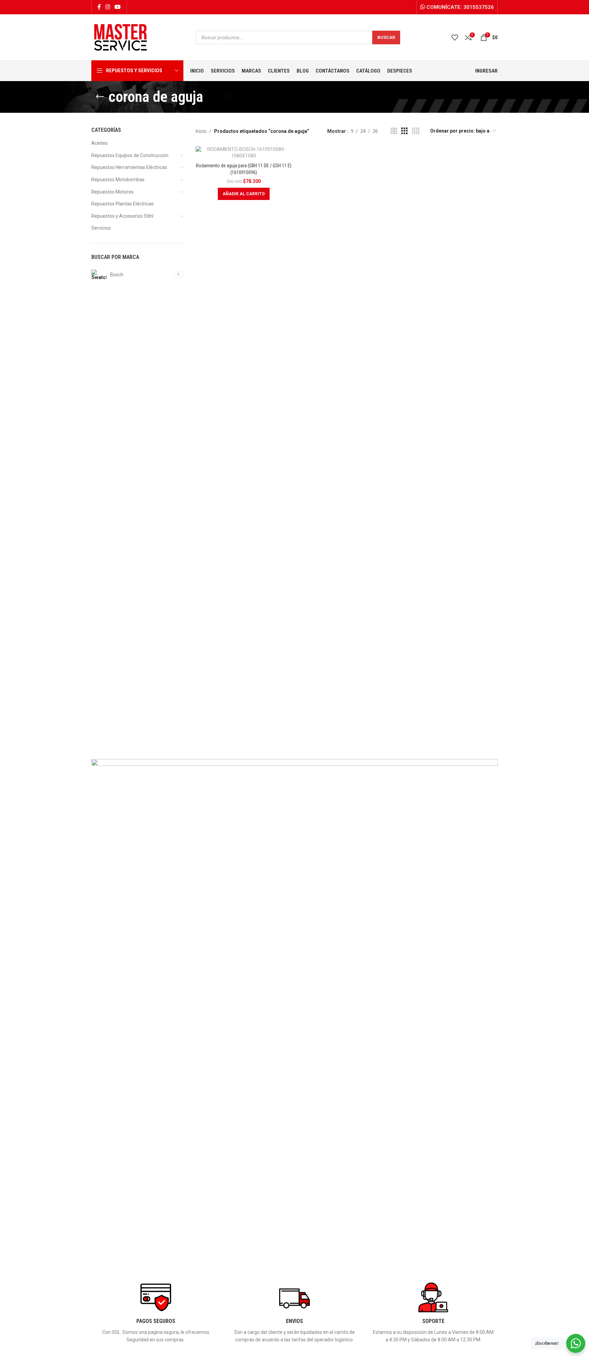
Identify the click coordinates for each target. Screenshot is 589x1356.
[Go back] (99, 97)
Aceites (99, 143)
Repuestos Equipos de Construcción (129, 155)
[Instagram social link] (107, 7)
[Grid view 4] (415, 131)
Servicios (101, 228)
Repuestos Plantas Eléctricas (122, 203)
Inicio (201, 131)
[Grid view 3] (404, 131)
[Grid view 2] (394, 131)
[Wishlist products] (455, 37)
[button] (244, 194)
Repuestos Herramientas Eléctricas (129, 167)
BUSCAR (386, 37)
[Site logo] (120, 37)
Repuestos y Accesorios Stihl (122, 216)
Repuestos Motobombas (118, 179)
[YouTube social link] (117, 7)
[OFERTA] (244, 152)
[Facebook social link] (99, 7)
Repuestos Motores (112, 192)
